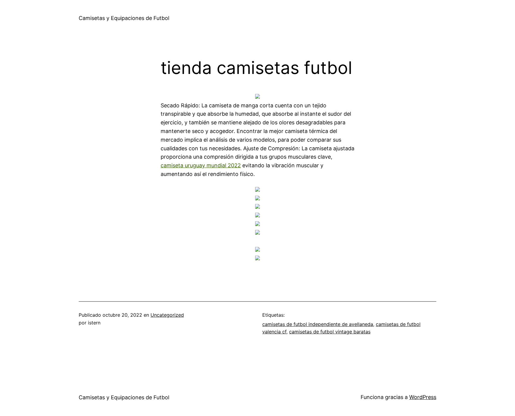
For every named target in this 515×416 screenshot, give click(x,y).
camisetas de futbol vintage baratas (329, 332)
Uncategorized (167, 315)
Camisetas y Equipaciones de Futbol (124, 18)
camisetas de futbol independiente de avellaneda (317, 324)
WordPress (422, 397)
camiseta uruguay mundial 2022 (201, 165)
